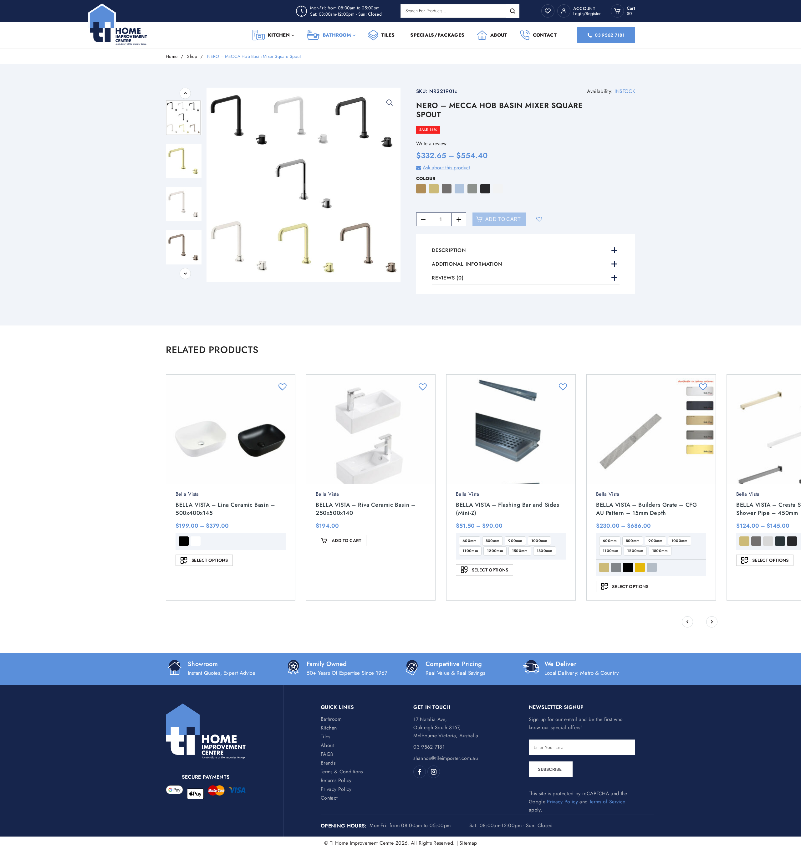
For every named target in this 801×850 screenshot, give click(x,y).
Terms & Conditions (342, 771)
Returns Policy (336, 780)
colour (425, 178)
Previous (185, 93)
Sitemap (468, 843)
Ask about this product (446, 167)
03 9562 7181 (609, 35)
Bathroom (337, 35)
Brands (328, 762)
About (498, 35)
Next (185, 273)
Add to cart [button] (346, 540)
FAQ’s (327, 754)
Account (584, 8)
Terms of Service (607, 801)
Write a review (431, 143)
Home (171, 56)
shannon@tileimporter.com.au (445, 758)
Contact (545, 35)
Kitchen (279, 35)
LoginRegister (587, 13)
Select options (209, 560)
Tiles (388, 35)
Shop (192, 56)
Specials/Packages (437, 35)
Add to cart (503, 219)
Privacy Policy (336, 789)
